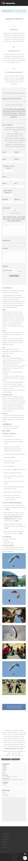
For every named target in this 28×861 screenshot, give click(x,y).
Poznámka (5, 248)
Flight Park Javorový (14, 856)
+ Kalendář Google (6, 759)
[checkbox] (2, 127)
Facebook (14, 858)
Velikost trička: (6, 240)
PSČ (15, 183)
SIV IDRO (15, 776)
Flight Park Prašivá (14, 857)
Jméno (4, 152)
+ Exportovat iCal (15, 759)
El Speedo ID (6, 834)
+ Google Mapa (5, 795)
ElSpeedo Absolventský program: (14, 105)
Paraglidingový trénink (9, 776)
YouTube (14, 860)
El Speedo (4, 784)
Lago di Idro (4, 792)
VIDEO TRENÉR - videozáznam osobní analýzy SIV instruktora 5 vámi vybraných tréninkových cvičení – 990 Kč (15, 140)
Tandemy (5, 847)
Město (4, 183)
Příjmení (17, 152)
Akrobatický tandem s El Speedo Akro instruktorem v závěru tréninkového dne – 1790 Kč (15, 129)
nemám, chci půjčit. (15, 213)
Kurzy (3, 776)
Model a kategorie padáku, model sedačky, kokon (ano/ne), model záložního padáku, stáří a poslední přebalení (14, 219)
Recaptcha (5, 266)
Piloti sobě (5, 841)
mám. (14, 210)
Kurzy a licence (6, 836)
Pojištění (5, 844)
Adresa (4, 177)
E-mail (4, 159)
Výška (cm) (17, 199)
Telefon (16, 159)
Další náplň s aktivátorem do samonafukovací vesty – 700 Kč (15, 135)
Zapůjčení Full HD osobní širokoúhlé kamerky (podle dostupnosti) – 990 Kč (15, 145)
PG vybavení (5, 839)
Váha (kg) (5, 199)
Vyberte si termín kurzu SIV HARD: (11, 98)
